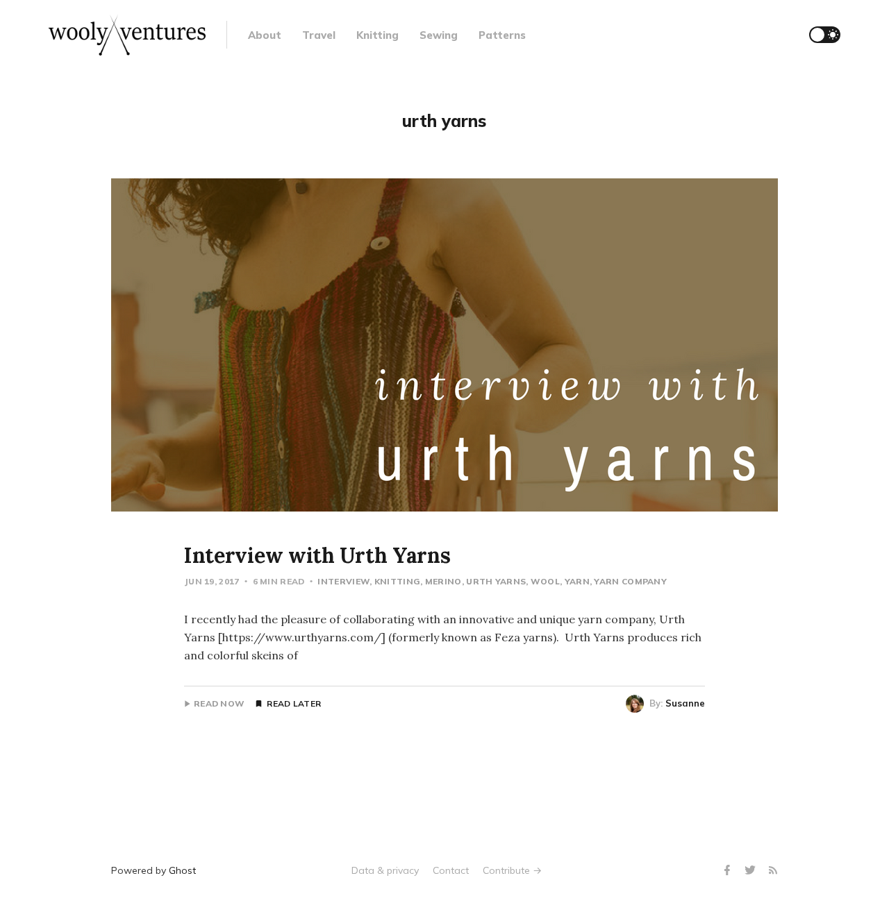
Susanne (685, 703)
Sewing (438, 35)
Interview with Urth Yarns (317, 555)
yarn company (630, 581)
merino (443, 581)
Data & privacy (385, 870)
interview (343, 581)
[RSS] (773, 871)
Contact (451, 870)
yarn (577, 581)
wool (545, 581)
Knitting (377, 35)
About (264, 35)
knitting (397, 581)
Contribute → (512, 870)
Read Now (219, 704)
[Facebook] (728, 871)
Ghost (182, 870)
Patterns (502, 35)
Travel (318, 35)
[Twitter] (751, 871)
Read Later (294, 704)
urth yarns (496, 581)
